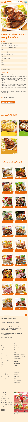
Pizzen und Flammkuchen (7, 369)
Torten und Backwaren (6, 377)
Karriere (16, 349)
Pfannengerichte (5, 373)
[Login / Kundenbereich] (5, 2)
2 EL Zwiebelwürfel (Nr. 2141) (8, 47)
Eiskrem (3, 349)
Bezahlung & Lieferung (19, 354)
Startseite (16, 372)
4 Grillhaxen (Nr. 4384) (6, 43)
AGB (15, 378)
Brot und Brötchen (5, 379)
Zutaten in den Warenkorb (8, 102)
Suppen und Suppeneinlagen (5, 356)
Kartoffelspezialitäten (6, 359)
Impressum (17, 376)
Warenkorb (17, 363)
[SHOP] (9, 2)
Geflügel (3, 363)
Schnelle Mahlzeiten (6, 375)
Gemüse (3, 353)
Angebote (3, 347)
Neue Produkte (4, 345)
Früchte (3, 351)
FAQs (15, 352)
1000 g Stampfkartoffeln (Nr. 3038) (9, 45)
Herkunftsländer (18, 358)
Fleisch (2, 365)
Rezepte (16, 361)
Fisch (2, 367)
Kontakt (16, 374)
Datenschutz (17, 380)
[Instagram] (4, 410)
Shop (2, 343)
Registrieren (17, 382)
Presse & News (17, 347)
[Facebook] (2, 410)
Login (15, 365)
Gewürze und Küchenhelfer (7, 361)
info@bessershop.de (6, 406)
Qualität (16, 345)
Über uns (16, 343)
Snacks (2, 371)
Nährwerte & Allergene (19, 356)
